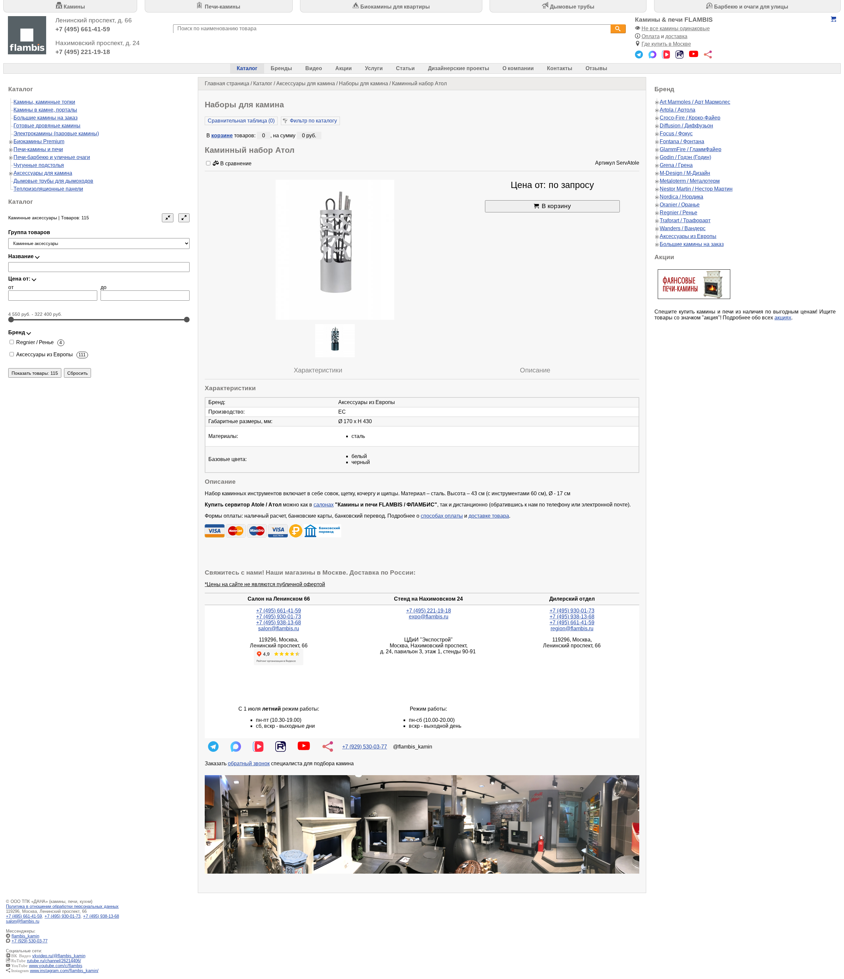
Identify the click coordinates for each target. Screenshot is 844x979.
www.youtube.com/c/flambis (55, 965)
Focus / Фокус (676, 133)
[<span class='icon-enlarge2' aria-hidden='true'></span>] (184, 217)
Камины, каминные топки (44, 102)
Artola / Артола (677, 110)
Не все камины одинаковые (676, 28)
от (11, 287)
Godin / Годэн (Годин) (685, 157)
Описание (535, 370)
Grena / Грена (676, 165)
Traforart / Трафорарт (685, 220)
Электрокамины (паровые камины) (56, 133)
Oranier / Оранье (680, 204)
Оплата (651, 36)
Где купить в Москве (666, 44)
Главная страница (227, 83)
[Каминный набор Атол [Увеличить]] (335, 250)
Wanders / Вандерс (683, 228)
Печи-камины (221, 7)
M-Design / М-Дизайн (685, 173)
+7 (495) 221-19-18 (82, 51)
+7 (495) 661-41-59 (82, 29)
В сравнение (235, 163)
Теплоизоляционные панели (48, 189)
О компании (518, 68)
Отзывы (596, 68)
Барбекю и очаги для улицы (750, 7)
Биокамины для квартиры (394, 7)
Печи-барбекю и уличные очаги (52, 157)
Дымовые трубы (571, 7)
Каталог (247, 68)
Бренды (281, 68)
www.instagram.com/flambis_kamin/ (64, 970)
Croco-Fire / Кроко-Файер (690, 118)
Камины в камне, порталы (45, 110)
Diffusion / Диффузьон (686, 125)
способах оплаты (442, 516)
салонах (324, 504)
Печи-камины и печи (38, 149)
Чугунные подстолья (39, 165)
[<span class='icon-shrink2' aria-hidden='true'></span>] (167, 217)
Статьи (405, 68)
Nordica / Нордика (681, 197)
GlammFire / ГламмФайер (690, 149)
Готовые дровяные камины (47, 125)
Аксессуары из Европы (688, 236)
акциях (782, 317)
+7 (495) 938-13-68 (278, 622)
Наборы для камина (363, 83)
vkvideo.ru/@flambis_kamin (58, 955)
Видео (313, 68)
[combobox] (391, 28)
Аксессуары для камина (305, 83)
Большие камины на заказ (45, 118)
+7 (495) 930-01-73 (278, 616)
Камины (73, 7)
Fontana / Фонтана (682, 141)
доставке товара (488, 516)
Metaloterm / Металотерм (690, 181)
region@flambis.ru (572, 628)
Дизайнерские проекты (458, 68)
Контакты (559, 68)
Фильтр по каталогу (313, 120)
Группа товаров (29, 232)
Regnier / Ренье (678, 212)
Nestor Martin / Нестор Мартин (696, 189)
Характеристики (318, 370)
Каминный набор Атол (419, 83)
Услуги (374, 68)
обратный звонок (249, 763)
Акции (343, 68)
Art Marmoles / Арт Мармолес (695, 102)
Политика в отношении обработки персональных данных (62, 906)
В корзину (556, 206)
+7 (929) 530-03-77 (364, 746)
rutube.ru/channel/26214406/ (54, 960)
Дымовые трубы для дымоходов (53, 181)
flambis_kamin (25, 936)
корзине (222, 135)
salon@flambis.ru (278, 628)
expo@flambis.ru (428, 616)
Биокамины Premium (39, 141)
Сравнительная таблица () (241, 120)
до (103, 287)
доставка (676, 36)
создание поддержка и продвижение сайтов (827, 941)
